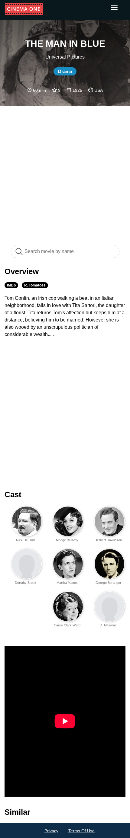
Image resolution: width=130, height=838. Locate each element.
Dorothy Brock (25, 582)
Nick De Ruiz (25, 540)
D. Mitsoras (108, 625)
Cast (13, 494)
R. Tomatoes (35, 285)
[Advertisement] (65, 172)
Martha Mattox (67, 582)
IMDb (11, 285)
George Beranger (108, 582)
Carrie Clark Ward (67, 625)
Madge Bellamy (67, 540)
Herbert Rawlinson (108, 540)
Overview (22, 271)
